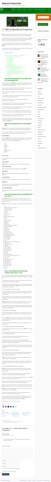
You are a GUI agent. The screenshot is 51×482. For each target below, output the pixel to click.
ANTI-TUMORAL (10, 58)
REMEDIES (13, 9)
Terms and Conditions (46, 480)
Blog (38, 96)
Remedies (40, 141)
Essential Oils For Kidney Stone (14, 401)
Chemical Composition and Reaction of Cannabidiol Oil (15, 55)
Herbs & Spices (41, 118)
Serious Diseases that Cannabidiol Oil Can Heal (14, 66)
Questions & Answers (42, 136)
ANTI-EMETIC (10, 61)
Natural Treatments (41, 129)
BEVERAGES (40, 93)
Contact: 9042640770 (23, 480)
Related (9, 75)
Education (40, 105)
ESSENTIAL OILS (5, 420)
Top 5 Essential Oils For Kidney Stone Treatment (26, 413)
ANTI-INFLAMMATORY (11, 64)
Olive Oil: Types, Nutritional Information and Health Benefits (16, 413)
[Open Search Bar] (49, 12)
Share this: (9, 74)
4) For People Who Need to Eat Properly (14, 72)
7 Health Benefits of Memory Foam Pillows (10, 422)
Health (10, 420)
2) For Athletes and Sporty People (13, 69)
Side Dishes (40, 143)
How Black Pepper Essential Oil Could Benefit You (6, 413)
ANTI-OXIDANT (10, 59)
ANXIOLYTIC (10, 63)
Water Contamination (42, 147)
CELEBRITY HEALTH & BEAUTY (40, 9)
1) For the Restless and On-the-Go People (14, 68)
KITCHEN (19, 9)
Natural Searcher (11, 3)
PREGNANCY (40, 134)
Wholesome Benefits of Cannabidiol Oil (12, 56)
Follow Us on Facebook (43, 31)
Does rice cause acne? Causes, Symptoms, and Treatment (12, 421)
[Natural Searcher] (1, 9)
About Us (29, 480)
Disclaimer (34, 480)
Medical (39, 127)
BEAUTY (39, 91)
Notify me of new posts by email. (9, 471)
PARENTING (40, 132)
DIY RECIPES (40, 100)
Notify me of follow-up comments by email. (11, 468)
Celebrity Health (41, 98)
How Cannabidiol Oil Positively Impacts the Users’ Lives (15, 67)
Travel (39, 145)
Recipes (39, 138)
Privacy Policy (39, 480)
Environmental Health (42, 107)
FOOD (24, 9)
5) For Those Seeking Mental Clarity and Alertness (16, 73)
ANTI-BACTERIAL (10, 62)
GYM (39, 114)
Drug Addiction (40, 102)
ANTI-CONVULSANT (11, 60)
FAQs (49, 9)
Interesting (40, 120)
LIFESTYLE (30, 9)
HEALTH (7, 9)
